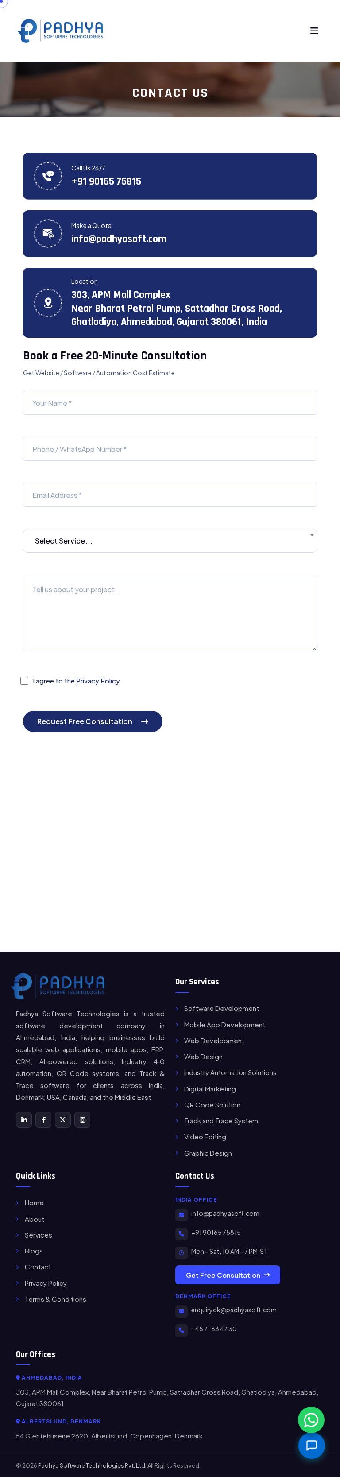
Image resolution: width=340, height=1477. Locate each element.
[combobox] (170, 541)
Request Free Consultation (84, 721)
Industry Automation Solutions (230, 1072)
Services (38, 1234)
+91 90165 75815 (106, 181)
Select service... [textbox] (64, 540)
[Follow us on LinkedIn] (24, 1120)
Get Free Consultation (223, 1275)
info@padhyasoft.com (118, 239)
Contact (38, 1266)
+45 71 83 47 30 (214, 1329)
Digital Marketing (210, 1088)
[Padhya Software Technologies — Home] (57, 986)
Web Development (214, 1040)
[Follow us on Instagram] (82, 1120)
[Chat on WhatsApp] (311, 1420)
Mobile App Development (224, 1024)
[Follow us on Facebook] (43, 1120)
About (34, 1219)
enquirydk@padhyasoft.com (234, 1310)
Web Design (203, 1056)
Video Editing (205, 1136)
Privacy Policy (98, 680)
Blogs (34, 1250)
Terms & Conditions (55, 1299)
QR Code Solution (212, 1104)
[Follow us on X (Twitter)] (63, 1120)
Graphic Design (208, 1153)
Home (34, 1202)
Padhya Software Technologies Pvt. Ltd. (92, 1465)
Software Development (221, 1008)
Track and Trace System (221, 1120)
